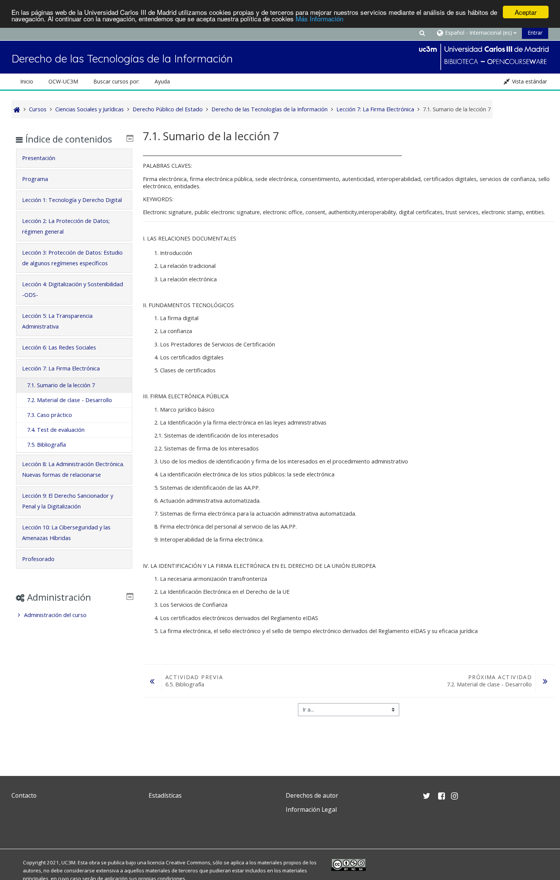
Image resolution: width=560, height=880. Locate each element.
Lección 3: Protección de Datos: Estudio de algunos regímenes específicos (72, 258)
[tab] (74, 158)
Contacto (24, 795)
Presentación (38, 158)
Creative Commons (188, 862)
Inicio (26, 81)
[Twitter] (19, 827)
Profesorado (38, 559)
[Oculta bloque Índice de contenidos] (129, 138)
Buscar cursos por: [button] (116, 81)
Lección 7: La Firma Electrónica (61, 368)
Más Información (319, 19)
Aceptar (526, 12)
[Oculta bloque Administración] (129, 596)
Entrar (535, 32)
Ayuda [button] (162, 81)
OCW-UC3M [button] (63, 81)
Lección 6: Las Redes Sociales (59, 347)
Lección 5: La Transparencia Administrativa (57, 321)
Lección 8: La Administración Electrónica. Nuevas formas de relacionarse (73, 469)
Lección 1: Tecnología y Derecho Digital (72, 200)
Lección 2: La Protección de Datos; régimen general (66, 226)
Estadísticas (165, 795)
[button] (422, 32)
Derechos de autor (312, 795)
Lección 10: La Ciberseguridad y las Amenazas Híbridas (66, 533)
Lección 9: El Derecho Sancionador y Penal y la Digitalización (67, 501)
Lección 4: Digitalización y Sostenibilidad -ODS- (72, 289)
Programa (35, 179)
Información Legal (311, 809)
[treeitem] (74, 615)
